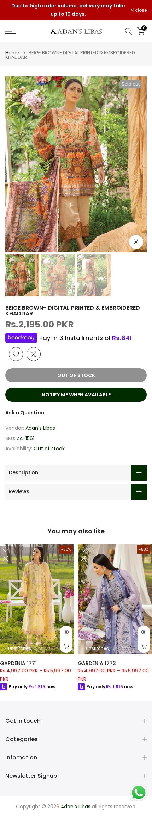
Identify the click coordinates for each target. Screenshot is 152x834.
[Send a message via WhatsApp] (138, 792)
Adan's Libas (40, 428)
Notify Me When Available (76, 394)
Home (12, 52)
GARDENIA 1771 (18, 663)
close (140, 10)
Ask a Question (24, 412)
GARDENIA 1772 (97, 663)
